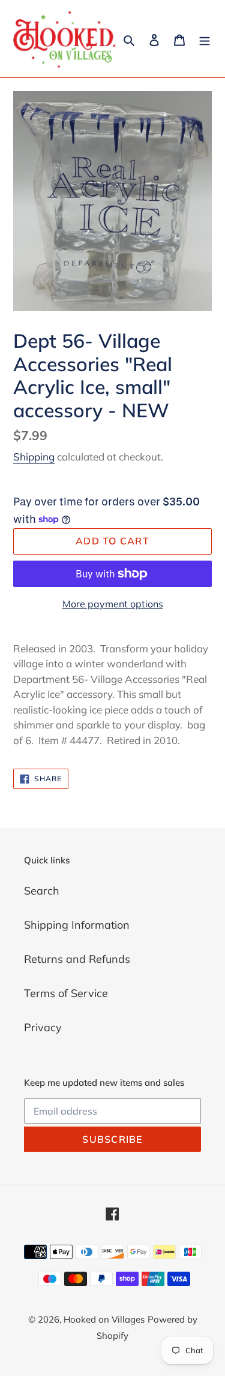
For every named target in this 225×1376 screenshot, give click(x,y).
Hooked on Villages (104, 1319)
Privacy (43, 1027)
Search (41, 891)
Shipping (34, 456)
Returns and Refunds (77, 959)
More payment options (112, 604)
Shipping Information (77, 925)
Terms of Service (66, 993)
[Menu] (204, 39)
